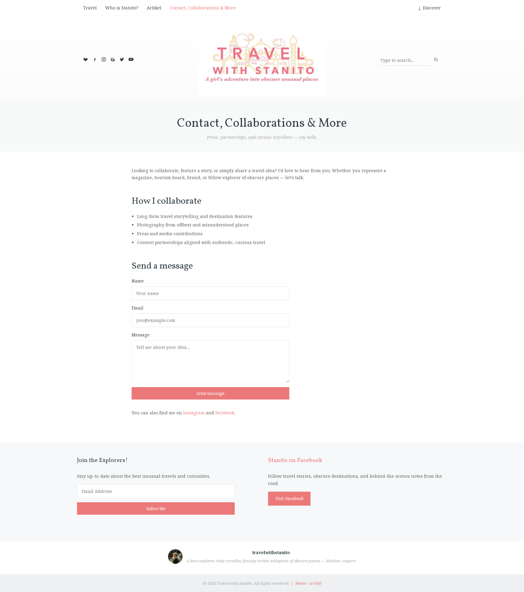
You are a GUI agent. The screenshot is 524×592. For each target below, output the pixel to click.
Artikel (154, 8)
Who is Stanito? (121, 8)
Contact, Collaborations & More (203, 8)
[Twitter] (121, 59)
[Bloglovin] (85, 59)
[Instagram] (103, 59)
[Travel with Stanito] (262, 60)
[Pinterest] (112, 59)
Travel (90, 8)
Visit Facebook (289, 498)
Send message (210, 393)
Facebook (224, 413)
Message (140, 335)
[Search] (436, 60)
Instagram (194, 413)
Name (138, 281)
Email (137, 308)
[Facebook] (94, 59)
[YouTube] (131, 59)
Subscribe (156, 508)
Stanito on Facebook (295, 460)
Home (300, 583)
